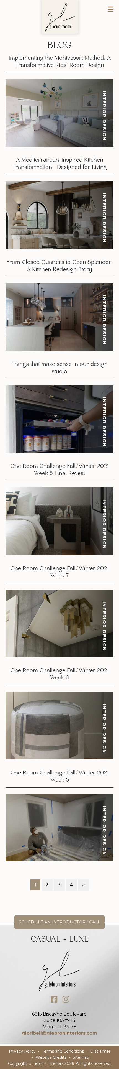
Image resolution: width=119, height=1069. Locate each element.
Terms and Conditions (63, 1051)
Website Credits (51, 1057)
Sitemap (81, 1057)
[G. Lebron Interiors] (60, 17)
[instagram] (66, 999)
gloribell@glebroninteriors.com (59, 1033)
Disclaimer (100, 1051)
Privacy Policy (22, 1051)
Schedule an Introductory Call (59, 922)
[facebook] (54, 999)
